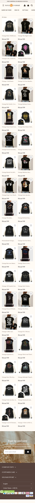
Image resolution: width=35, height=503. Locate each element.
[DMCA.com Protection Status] (7, 492)
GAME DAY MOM (6, 10)
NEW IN (16, 10)
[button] (3, 5)
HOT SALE (25, 10)
